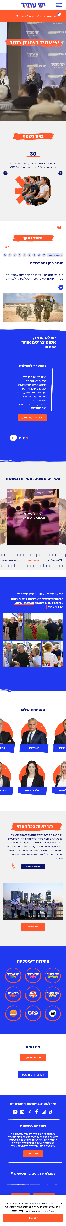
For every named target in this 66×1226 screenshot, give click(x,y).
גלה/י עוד (17, 1211)
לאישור (33, 1218)
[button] (5, 173)
